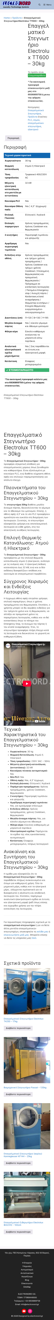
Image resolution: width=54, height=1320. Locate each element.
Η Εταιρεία (27, 1263)
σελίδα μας (42, 931)
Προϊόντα (17, 18)
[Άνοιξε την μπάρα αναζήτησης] (39, 4)
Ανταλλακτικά (27, 1273)
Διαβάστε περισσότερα (18, 1028)
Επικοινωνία (27, 1283)
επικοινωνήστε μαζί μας (16, 935)
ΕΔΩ (34, 938)
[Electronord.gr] (16, 4)
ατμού (36, 120)
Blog (27, 1280)
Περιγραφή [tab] (13, 138)
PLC (30, 120)
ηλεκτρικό (33, 129)
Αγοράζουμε (27, 1276)
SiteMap (27, 1287)
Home (7, 18)
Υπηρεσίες (27, 1266)
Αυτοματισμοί (27, 1269)
